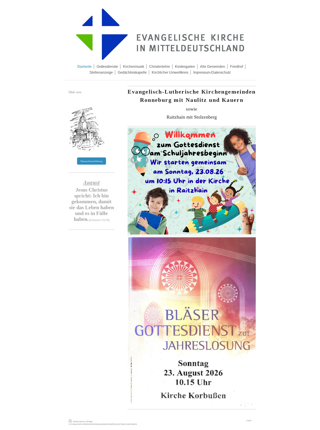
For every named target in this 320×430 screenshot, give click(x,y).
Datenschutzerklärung (92, 161)
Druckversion (78, 421)
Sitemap (89, 421)
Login (248, 420)
